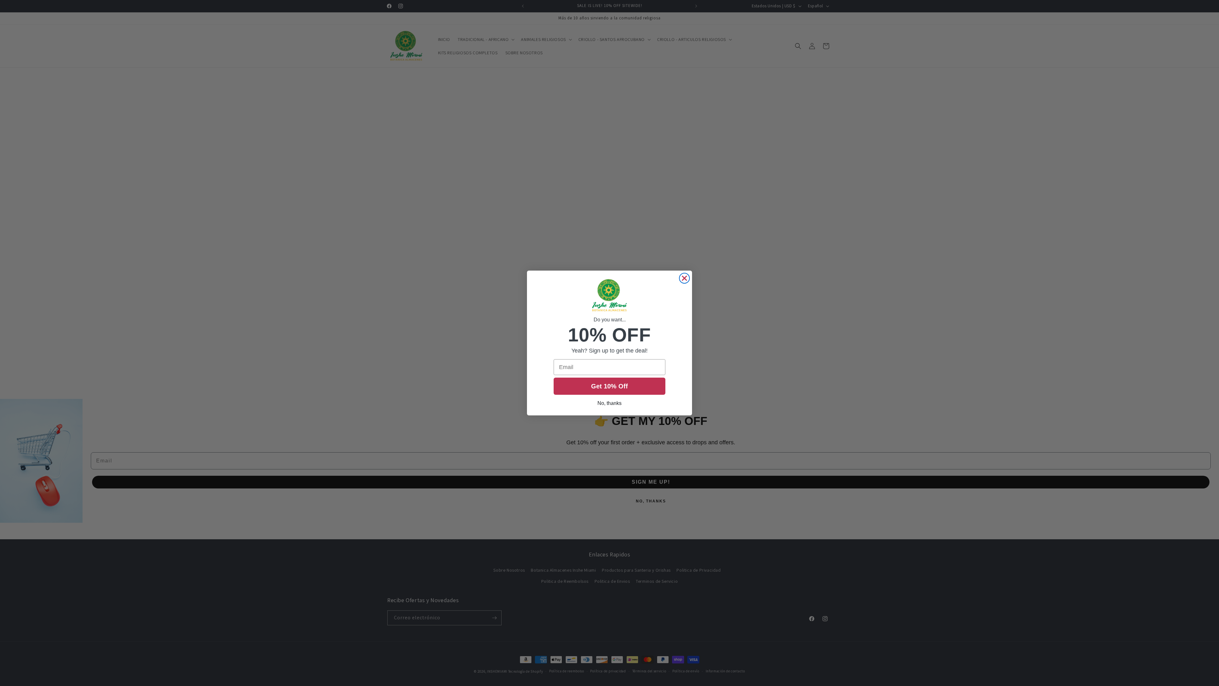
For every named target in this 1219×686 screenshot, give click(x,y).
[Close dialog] (684, 278)
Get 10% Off (609, 386)
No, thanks (609, 403)
